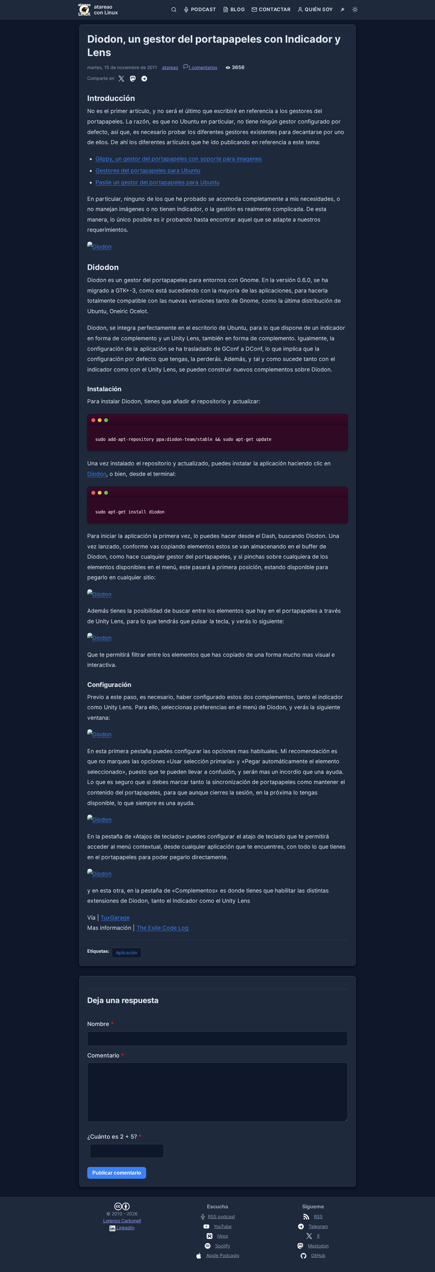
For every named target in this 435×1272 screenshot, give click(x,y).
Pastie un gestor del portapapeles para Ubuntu (157, 182)
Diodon (96, 473)
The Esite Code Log (163, 927)
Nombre (100, 1024)
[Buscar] (174, 9)
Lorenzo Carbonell (122, 1220)
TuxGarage (115, 917)
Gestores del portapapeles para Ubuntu (148, 170)
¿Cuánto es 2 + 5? (114, 1136)
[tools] (342, 9)
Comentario (105, 1055)
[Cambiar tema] (355, 9)
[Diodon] (217, 247)
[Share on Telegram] (144, 78)
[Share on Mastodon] (132, 78)
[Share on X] (121, 78)
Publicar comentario (116, 1173)
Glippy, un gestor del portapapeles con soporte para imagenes (179, 158)
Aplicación (126, 952)
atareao (170, 67)
